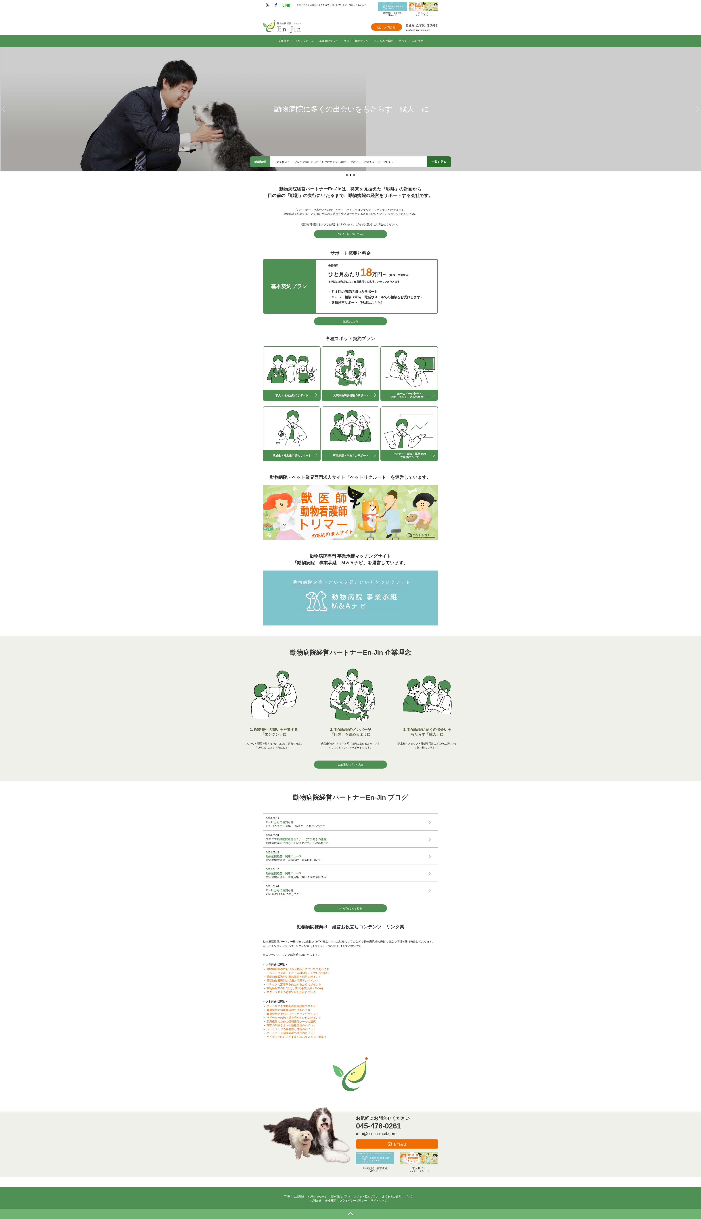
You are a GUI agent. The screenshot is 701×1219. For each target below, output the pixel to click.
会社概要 (417, 41)
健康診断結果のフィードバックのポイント (293, 1013)
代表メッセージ (304, 41)
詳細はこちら (350, 321)
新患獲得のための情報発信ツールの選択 (291, 1021)
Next (697, 109)
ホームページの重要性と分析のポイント (291, 1029)
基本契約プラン (328, 41)
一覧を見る (439, 161)
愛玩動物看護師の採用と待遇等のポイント (293, 980)
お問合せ (390, 27)
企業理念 (283, 41)
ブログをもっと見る (350, 908)
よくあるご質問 (383, 41)
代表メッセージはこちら (350, 234)
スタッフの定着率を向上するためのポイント (294, 984)
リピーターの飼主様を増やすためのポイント (294, 1017)
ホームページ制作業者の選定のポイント (291, 1032)
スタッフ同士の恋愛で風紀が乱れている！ (293, 992)
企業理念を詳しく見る (350, 764)
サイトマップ (379, 1200)
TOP (287, 1196)
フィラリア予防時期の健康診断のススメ (291, 1006)
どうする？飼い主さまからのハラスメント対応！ (297, 1036)
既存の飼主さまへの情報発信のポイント (291, 1025)
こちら (376, 302)
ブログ (403, 41)
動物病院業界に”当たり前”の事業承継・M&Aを (295, 988)
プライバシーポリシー (353, 1200)
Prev (3, 109)
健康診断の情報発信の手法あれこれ (288, 1009)
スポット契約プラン (356, 41)
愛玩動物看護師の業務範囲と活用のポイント (294, 976)
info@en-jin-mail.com (418, 29)
